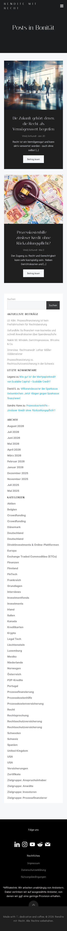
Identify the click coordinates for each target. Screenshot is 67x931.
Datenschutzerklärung (33, 869)
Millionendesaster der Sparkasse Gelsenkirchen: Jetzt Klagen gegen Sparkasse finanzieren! (33, 393)
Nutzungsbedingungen (33, 876)
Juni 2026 (13, 437)
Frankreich (14, 580)
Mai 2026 (13, 443)
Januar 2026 (15, 467)
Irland (10, 609)
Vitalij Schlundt (29, 135)
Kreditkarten (15, 627)
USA (10, 756)
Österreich (14, 674)
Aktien (11, 503)
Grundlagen (14, 586)
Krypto (11, 633)
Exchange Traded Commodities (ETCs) (32, 556)
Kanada (12, 621)
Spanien (12, 744)
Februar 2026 (16, 461)
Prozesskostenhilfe (19, 697)
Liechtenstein (16, 644)
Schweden (14, 733)
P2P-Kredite (15, 680)
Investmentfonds (18, 597)
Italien (11, 615)
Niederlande (15, 662)
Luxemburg (14, 650)
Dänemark (13, 527)
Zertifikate (14, 774)
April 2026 (14, 449)
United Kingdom (17, 750)
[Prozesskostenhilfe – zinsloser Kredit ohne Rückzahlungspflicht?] (33, 198)
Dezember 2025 (17, 473)
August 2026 (15, 426)
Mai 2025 (13, 490)
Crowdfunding (16, 515)
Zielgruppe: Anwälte (20, 786)
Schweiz (12, 739)
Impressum (33, 863)
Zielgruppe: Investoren (22, 792)
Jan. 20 (41, 135)
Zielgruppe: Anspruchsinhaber (27, 780)
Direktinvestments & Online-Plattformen (33, 544)
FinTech (12, 574)
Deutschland (15, 533)
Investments (15, 603)
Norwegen (14, 668)
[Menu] (62, 6)
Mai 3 (41, 249)
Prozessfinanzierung (20, 691)
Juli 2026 (13, 432)
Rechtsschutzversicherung (24, 721)
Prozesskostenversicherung (25, 703)
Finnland (12, 568)
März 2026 (14, 455)
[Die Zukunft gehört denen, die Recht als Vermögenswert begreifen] (33, 84)
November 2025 (17, 479)
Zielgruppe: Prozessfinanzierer (27, 797)
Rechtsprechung (18, 715)
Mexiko (12, 656)
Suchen (11, 299)
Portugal (12, 686)
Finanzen (13, 562)
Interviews (14, 591)
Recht (11, 709)
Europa (11, 550)
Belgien (12, 509)
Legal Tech (14, 639)
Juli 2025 (13, 485)
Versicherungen (17, 768)
